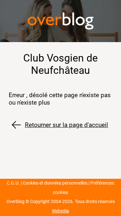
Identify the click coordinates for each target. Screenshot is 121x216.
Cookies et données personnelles (55, 183)
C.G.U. (13, 183)
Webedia (60, 211)
